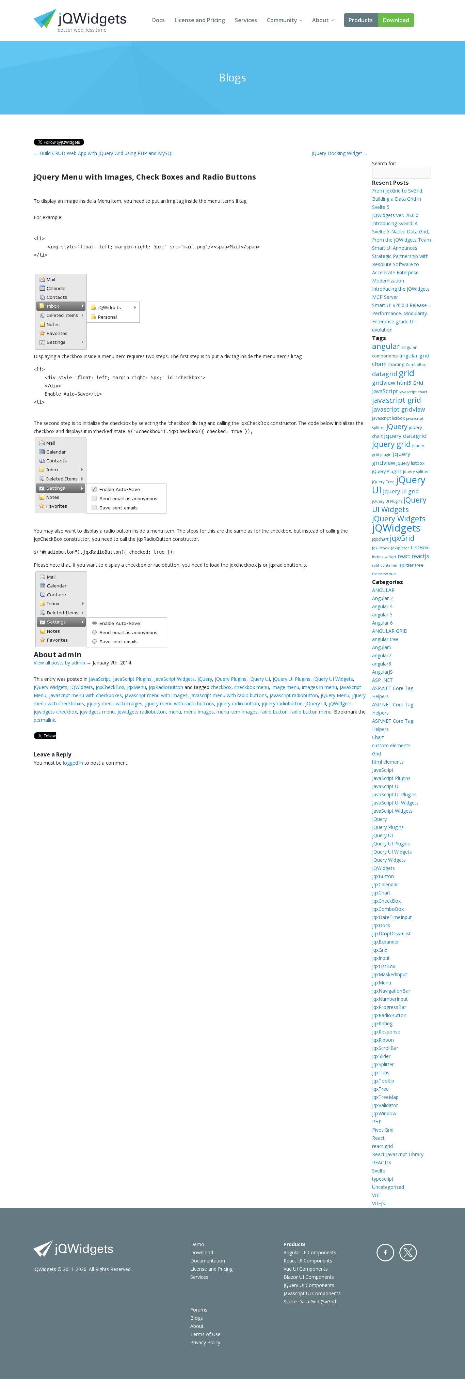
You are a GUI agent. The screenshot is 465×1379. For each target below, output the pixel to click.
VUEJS (378, 1203)
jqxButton (383, 876)
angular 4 (382, 606)
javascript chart (413, 391)
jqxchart (380, 539)
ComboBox (416, 364)
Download (396, 20)
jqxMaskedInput (389, 974)
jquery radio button (238, 703)
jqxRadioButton (166, 687)
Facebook (385, 1252)
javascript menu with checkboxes (85, 695)
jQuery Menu (335, 695)
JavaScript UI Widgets (395, 802)
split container (385, 565)
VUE (376, 1195)
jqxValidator (385, 1105)
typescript (383, 1179)
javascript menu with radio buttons (228, 695)
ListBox (420, 547)
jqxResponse (386, 1031)
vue (392, 574)
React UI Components (308, 1260)
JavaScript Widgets (174, 679)
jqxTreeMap (385, 1097)
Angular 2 (382, 598)
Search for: (384, 163)
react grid (382, 1146)
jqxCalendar (385, 884)
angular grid (414, 355)
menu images (199, 711)
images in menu (319, 687)
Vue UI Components (306, 1269)
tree (419, 565)
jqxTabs (380, 1072)
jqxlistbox (381, 547)
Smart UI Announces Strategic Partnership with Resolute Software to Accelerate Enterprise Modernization (400, 264)
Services (246, 20)
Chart (378, 737)
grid (406, 373)
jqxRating (382, 1023)
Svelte (378, 1170)
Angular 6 (382, 622)
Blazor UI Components (309, 1277)
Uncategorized (388, 1187)
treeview (380, 573)
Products (361, 20)
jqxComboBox (388, 909)
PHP (377, 1121)
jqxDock (381, 925)
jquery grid (391, 444)
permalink (44, 720)
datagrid (384, 374)
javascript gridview (398, 409)
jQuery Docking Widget (339, 153)
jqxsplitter (400, 548)
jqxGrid (402, 538)
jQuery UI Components (309, 1285)
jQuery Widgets (50, 687)
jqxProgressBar (389, 1007)
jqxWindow (384, 1113)
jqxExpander (385, 941)
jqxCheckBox (110, 687)
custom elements (391, 745)
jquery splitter (416, 471)
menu (175, 711)
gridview (383, 382)
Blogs (196, 1318)
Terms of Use (205, 1334)
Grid (376, 753)
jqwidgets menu (97, 711)
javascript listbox (388, 418)
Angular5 (381, 647)
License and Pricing (200, 20)
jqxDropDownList (391, 933)
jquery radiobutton (282, 703)
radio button (274, 711)
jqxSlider (381, 1056)
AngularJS (382, 672)
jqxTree (380, 1089)
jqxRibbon (383, 1040)
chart (379, 364)
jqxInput (381, 958)
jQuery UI (259, 679)
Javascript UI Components (312, 1293)
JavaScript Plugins (132, 679)
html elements (388, 762)
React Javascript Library (397, 1154)
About (320, 20)
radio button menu (311, 711)
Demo (197, 1244)
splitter (406, 565)
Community (282, 20)
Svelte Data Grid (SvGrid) (311, 1301)
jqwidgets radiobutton (141, 711)
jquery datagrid (405, 436)
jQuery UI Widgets (333, 679)
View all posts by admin (62, 662)
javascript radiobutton (294, 695)
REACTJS (381, 1162)
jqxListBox (383, 966)
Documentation (207, 1260)
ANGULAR (383, 590)
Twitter (408, 1252)
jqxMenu (136, 687)
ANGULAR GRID (389, 631)
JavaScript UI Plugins (394, 794)
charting (395, 364)
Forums (198, 1309)
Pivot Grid (383, 1130)
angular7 (381, 655)
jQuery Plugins (230, 679)
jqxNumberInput (390, 999)
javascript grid (396, 400)
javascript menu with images (156, 695)
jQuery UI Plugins (291, 679)
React (378, 1138)
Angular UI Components (310, 1252)
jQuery (204, 679)
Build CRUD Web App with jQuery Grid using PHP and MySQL (104, 153)
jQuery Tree (383, 481)
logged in (73, 763)
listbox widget (384, 556)
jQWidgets (81, 687)
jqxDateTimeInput (392, 917)
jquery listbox (410, 463)
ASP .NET (382, 680)
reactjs (420, 556)
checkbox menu (251, 687)
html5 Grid (410, 382)
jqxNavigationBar (391, 990)
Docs (158, 20)
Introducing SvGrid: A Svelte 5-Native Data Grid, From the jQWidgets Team (401, 231)
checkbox (221, 687)
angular (386, 346)
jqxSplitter (383, 1064)
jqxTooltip (383, 1080)
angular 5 (382, 614)
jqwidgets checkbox (55, 711)
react (404, 556)
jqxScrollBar (385, 1048)
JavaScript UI (386, 786)
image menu (285, 687)
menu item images (237, 711)
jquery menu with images (114, 703)
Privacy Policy (205, 1342)
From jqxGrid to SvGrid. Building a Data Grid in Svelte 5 (397, 198)
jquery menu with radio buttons (179, 703)
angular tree (385, 639)
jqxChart (381, 892)
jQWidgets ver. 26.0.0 (395, 215)
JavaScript (99, 679)
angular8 (381, 663)
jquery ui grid (401, 491)
